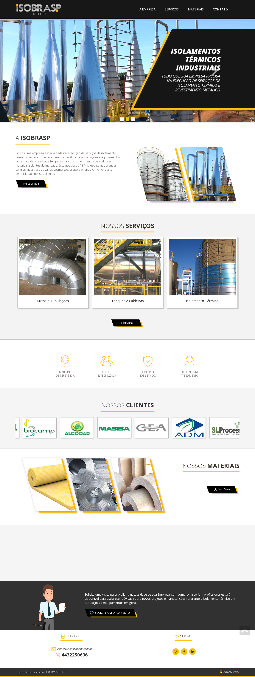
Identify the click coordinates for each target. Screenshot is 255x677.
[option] (52, 273)
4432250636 (74, 655)
